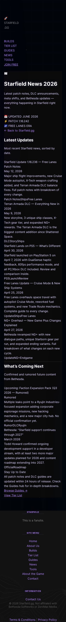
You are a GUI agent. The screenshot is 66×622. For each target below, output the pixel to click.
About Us (33, 546)
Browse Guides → (15, 490)
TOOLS (8, 60)
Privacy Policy (47, 619)
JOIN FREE (11, 64)
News (33, 564)
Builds (33, 550)
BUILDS (9, 41)
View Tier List (13, 495)
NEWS (8, 55)
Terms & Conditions (22, 619)
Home (33, 541)
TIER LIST (10, 46)
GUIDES (9, 50)
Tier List (33, 555)
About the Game (33, 574)
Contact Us (33, 599)
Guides (33, 560)
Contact (33, 578)
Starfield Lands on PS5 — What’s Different (32, 246)
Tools (33, 569)
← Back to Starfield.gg (19, 130)
